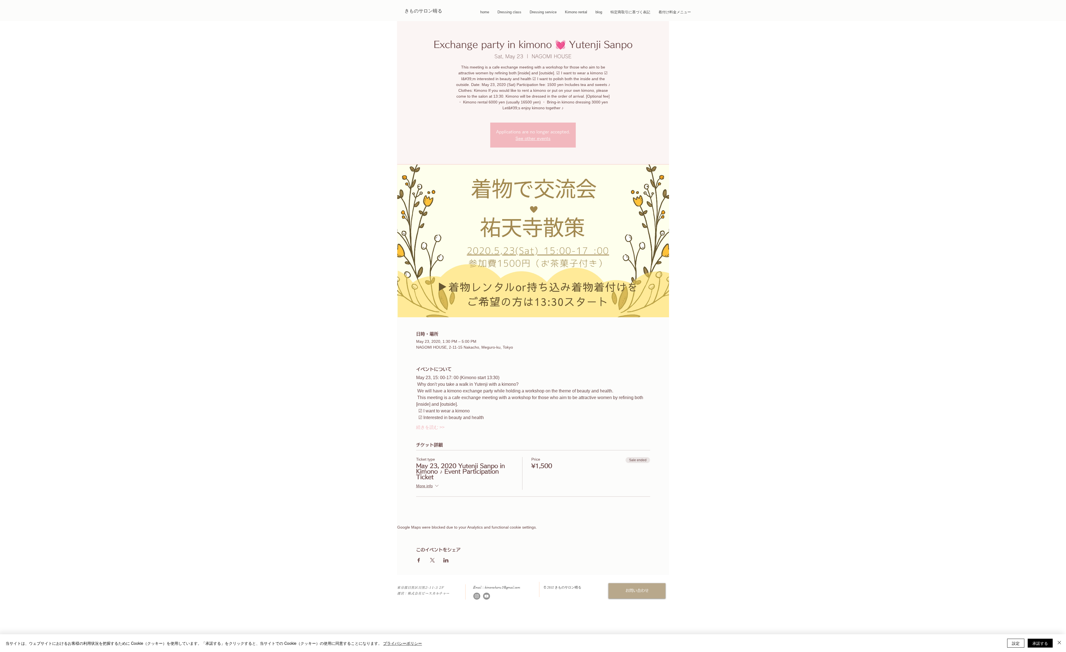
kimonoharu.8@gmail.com (502, 587)
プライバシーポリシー (402, 643)
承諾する (1040, 643)
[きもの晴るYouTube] (486, 596)
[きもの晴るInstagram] (476, 596)
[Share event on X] (432, 560)
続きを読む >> (430, 427)
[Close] (1059, 643)
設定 (1016, 643)
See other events (533, 138)
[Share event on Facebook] (418, 560)
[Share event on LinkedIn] (446, 560)
